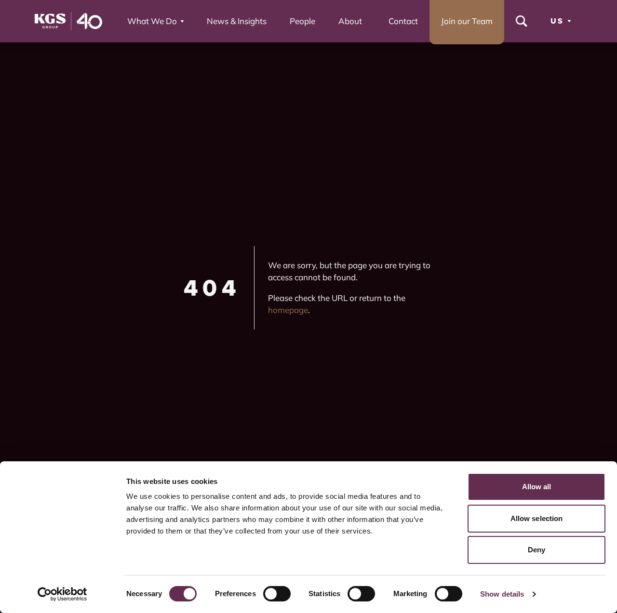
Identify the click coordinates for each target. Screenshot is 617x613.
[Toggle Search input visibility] (521, 21)
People (302, 21)
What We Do (152, 21)
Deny (536, 550)
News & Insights (237, 21)
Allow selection (536, 518)
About (350, 21)
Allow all (536, 487)
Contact (403, 21)
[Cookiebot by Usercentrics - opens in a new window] (62, 594)
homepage (288, 310)
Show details (502, 594)
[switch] (277, 593)
